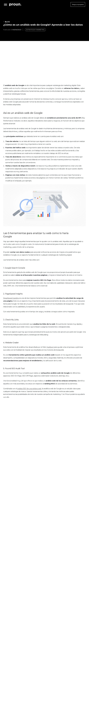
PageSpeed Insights (11, 298)
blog (7, 22)
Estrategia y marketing (35, 30)
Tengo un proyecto (78, 4)
